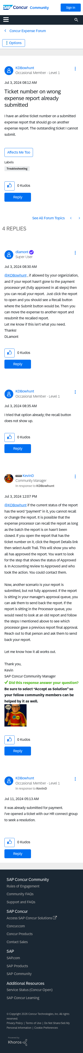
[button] (75, 68)
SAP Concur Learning (23, 998)
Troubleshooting (17, 168)
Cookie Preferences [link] (46, 1027)
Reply (17, 197)
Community (39, 8)
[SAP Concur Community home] (15, 7)
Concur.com (16, 926)
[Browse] (8, 19)
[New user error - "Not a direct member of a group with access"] (71, 218)
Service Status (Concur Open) (29, 990)
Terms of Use (33, 1023)
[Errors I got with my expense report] (79, 218)
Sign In (70, 7)
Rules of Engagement (23, 886)
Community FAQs (20, 894)
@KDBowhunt (15, 275)
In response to (34, 486)
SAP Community (19, 974)
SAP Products (17, 966)
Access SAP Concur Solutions (30, 918)
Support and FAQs (21, 902)
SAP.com (13, 958)
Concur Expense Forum (28, 31)
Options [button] (15, 43)
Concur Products (20, 934)
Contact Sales (17, 942)
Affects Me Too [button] (18, 152)
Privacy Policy (15, 1023)
